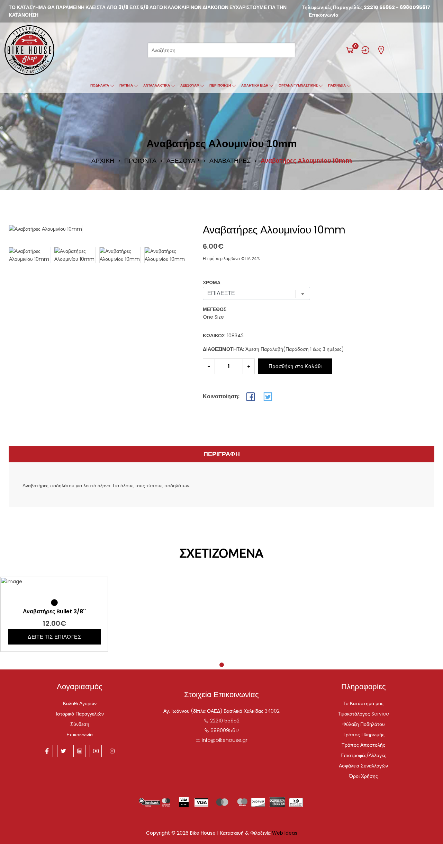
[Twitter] (63, 751)
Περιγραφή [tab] (222, 454)
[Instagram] (112, 751)
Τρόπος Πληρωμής (364, 734)
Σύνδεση (79, 724)
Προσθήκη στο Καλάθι (295, 366)
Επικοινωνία (323, 14)
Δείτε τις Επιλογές (54, 636)
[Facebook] (47, 751)
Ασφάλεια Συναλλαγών (363, 765)
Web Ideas (284, 832)
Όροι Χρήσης (363, 776)
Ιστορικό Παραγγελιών (80, 713)
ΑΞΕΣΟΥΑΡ (182, 161)
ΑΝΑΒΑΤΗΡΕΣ (230, 161)
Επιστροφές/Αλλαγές (363, 755)
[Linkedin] (79, 751)
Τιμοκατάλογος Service (363, 713)
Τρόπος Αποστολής (363, 745)
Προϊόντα (140, 161)
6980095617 (415, 7)
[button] (178, 255)
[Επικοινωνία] (381, 50)
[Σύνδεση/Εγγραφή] (365, 50)
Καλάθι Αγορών (80, 703)
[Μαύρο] (54, 602)
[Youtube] (96, 751)
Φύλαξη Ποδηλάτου (363, 724)
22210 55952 (379, 7)
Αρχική (102, 161)
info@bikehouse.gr (224, 740)
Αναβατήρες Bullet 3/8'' (54, 611)
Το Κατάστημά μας (363, 703)
